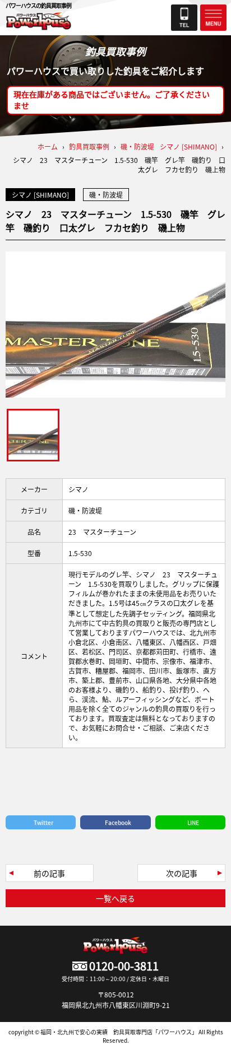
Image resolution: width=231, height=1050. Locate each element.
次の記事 (181, 873)
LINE (193, 822)
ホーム (48, 146)
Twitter (43, 822)
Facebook (118, 822)
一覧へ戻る (115, 898)
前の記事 (49, 873)
